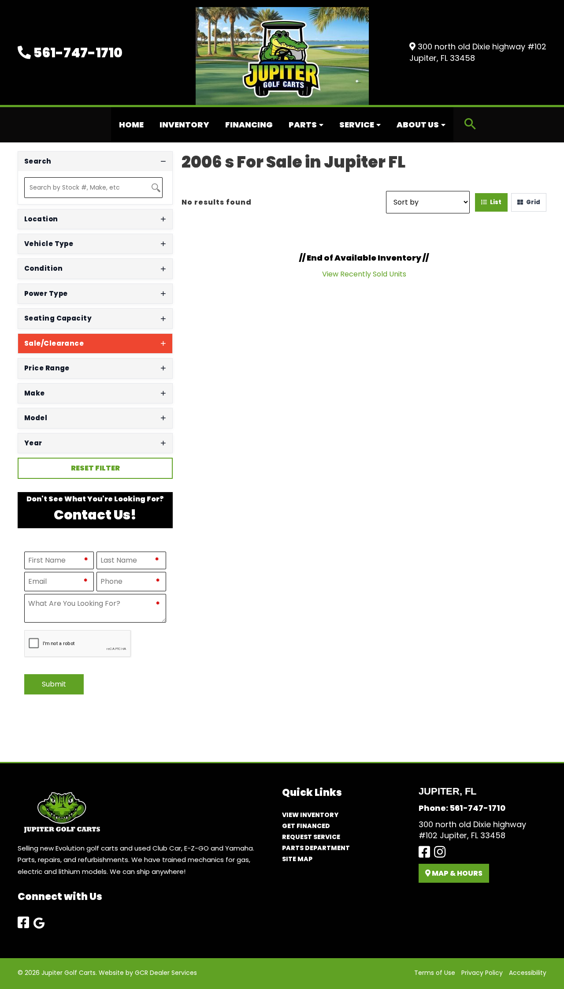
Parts (303, 124)
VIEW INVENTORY (310, 814)
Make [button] (34, 393)
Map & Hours (456, 873)
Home (131, 124)
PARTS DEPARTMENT (316, 847)
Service (356, 124)
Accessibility (527, 972)
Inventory (184, 124)
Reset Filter (95, 468)
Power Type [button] (46, 293)
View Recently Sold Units (364, 274)
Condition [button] (43, 268)
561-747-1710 (76, 52)
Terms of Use (434, 972)
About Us (418, 124)
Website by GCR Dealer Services (148, 972)
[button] (470, 125)
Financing (249, 124)
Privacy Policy (482, 972)
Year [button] (33, 443)
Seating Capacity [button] (58, 318)
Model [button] (35, 417)
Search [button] (38, 161)
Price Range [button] (47, 368)
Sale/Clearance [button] (54, 343)
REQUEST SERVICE (311, 836)
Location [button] (41, 219)
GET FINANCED (306, 825)
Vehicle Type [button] (48, 243)
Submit (54, 684)
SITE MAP (297, 859)
